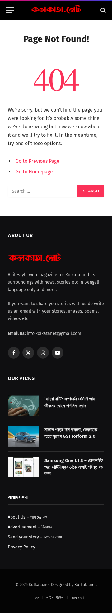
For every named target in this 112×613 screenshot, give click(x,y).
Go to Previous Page (37, 161)
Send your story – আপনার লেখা (35, 537)
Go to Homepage (34, 172)
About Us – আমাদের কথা (28, 517)
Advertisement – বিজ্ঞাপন (30, 527)
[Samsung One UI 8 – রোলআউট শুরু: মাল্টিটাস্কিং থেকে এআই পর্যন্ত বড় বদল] (23, 467)
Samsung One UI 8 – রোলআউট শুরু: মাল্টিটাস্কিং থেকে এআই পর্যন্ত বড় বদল (73, 467)
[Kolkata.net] (56, 10)
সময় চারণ (77, 597)
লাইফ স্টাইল (54, 597)
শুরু (37, 597)
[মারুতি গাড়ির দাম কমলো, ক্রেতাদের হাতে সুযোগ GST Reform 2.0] (23, 436)
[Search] (102, 10)
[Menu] (10, 10)
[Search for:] (43, 191)
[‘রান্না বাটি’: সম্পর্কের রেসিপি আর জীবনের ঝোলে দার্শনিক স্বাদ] (23, 405)
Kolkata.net (85, 584)
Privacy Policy (21, 547)
